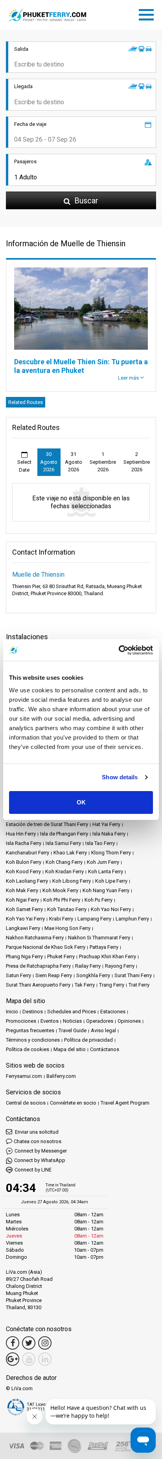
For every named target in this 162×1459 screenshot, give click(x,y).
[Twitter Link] (28, 1343)
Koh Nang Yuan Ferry (106, 890)
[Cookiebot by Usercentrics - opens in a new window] (118, 650)
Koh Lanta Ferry (105, 871)
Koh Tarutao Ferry (67, 909)
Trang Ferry (111, 985)
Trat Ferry (139, 985)
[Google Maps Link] (12, 1359)
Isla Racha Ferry (23, 843)
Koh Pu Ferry (98, 900)
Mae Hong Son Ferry (67, 928)
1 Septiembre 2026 (103, 461)
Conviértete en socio (73, 1103)
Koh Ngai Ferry (22, 900)
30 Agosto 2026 (48, 461)
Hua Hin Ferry (21, 834)
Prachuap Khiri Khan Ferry (107, 956)
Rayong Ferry (119, 966)
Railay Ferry (88, 966)
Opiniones (129, 1021)
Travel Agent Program (125, 1103)
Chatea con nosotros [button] (37, 1141)
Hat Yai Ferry (106, 824)
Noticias (72, 1021)
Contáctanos (104, 1049)
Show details (120, 777)
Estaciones (112, 1011)
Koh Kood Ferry (23, 871)
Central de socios (26, 1103)
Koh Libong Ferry (71, 881)
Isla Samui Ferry (63, 843)
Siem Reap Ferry (53, 975)
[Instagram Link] (45, 1343)
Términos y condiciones (33, 1040)
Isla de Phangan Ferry (64, 834)
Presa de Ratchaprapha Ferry (38, 966)
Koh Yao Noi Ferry (111, 909)
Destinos (32, 1011)
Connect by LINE (33, 1170)
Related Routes (25, 402)
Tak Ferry (85, 985)
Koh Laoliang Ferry (27, 881)
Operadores (99, 1021)
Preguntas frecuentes (30, 1030)
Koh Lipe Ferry (111, 881)
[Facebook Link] (12, 1343)
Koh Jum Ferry (103, 862)
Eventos (49, 1021)
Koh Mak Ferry (22, 890)
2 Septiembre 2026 (136, 461)
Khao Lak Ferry (70, 853)
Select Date (24, 466)
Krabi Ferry (61, 919)
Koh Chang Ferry (64, 862)
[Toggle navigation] (148, 13)
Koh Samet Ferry (24, 909)
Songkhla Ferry (93, 975)
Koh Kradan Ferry (64, 871)
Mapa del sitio (69, 1049)
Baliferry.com (61, 1076)
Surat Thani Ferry (133, 975)
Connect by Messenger (41, 1151)
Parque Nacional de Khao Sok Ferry (45, 947)
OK (81, 802)
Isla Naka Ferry (108, 834)
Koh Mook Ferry (60, 890)
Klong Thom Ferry (111, 853)
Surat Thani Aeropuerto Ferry (38, 985)
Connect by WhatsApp (39, 1160)
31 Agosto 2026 (73, 461)
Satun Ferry (18, 975)
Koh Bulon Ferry (23, 862)
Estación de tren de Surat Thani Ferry (47, 824)
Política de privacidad (88, 1040)
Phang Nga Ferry (24, 956)
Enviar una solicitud (36, 1132)
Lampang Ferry (94, 919)
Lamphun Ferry (132, 919)
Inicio (12, 1011)
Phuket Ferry (61, 956)
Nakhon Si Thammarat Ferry (99, 938)
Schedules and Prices (71, 1011)
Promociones (21, 1021)
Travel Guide (73, 1030)
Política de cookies (27, 1049)
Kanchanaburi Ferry (27, 853)
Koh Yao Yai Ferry (25, 919)
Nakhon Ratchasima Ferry (35, 938)
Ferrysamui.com (24, 1076)
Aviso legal (103, 1030)
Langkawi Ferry (23, 928)
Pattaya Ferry (104, 947)
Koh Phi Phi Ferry (61, 900)
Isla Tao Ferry (100, 843)
